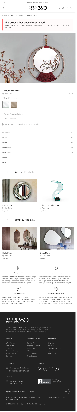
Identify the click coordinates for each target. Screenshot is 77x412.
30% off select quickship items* (38, 2)
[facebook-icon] (51, 368)
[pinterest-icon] (57, 368)
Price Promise (32, 355)
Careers (9, 355)
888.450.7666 (14, 370)
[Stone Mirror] (56, 237)
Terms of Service (12, 350)
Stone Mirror (44, 252)
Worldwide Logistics (55, 347)
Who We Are (10, 342)
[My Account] (67, 8)
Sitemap (51, 342)
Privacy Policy (11, 352)
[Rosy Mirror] (19, 190)
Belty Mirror (7, 252)
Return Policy (31, 347)
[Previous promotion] (4, 2)
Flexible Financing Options (13, 114)
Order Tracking (32, 352)
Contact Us (31, 342)
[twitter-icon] (45, 368)
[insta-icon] (40, 368)
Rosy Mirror (7, 204)
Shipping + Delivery (34, 345)
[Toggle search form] (59, 8)
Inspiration (52, 352)
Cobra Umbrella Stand (49, 204)
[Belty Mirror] (19, 237)
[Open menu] (3, 8)
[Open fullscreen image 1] (37, 58)
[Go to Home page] (38, 8)
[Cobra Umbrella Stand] (56, 190)
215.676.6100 (24, 370)
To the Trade (52, 350)
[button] (3, 172)
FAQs (29, 350)
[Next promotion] (71, 2)
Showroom (10, 345)
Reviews (51, 345)
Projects (9, 347)
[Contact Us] (63, 8)
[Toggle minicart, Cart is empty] (71, 8)
